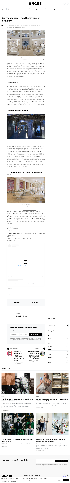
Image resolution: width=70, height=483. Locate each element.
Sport (49, 362)
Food (49, 343)
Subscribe (34, 334)
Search (67, 325)
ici (14, 240)
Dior (26, 63)
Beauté (49, 338)
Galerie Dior (29, 146)
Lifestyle (15, 362)
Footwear (50, 346)
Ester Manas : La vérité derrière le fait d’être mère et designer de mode (50, 440)
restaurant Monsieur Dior (29, 210)
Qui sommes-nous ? (29, 475)
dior (9, 294)
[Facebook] (67, 3)
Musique (50, 357)
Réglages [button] (59, 480)
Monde (49, 354)
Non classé (50, 360)
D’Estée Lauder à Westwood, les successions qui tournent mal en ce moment (17, 400)
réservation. (24, 166)
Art (48, 335)
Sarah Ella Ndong (21, 316)
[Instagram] (64, 3)
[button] (2, 9)
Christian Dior (24, 151)
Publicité (37, 475)
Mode (30, 360)
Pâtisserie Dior (10, 221)
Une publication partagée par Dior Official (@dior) (25, 283)
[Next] (42, 45)
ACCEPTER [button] (66, 480)
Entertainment (51, 341)
